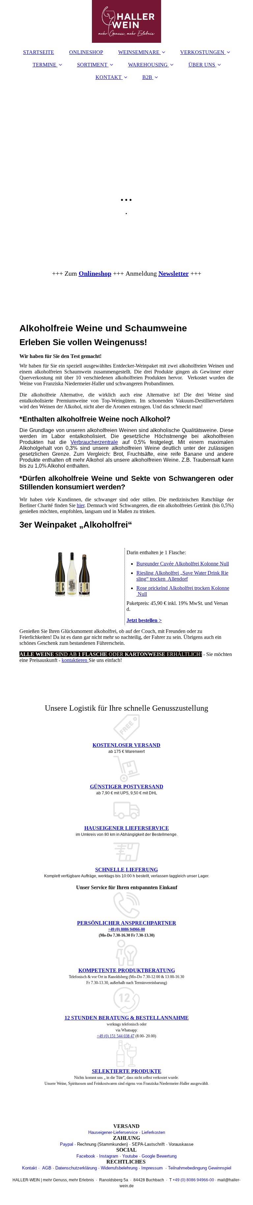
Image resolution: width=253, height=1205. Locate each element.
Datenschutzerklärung (76, 1167)
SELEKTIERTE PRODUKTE (126, 1071)
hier (80, 505)
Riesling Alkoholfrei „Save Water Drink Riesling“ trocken (182, 576)
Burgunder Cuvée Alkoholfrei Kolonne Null (182, 563)
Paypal (66, 1144)
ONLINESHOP (86, 52)
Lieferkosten (153, 1132)
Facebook (85, 1156)
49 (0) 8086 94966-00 (194, 1180)
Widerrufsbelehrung (119, 1167)
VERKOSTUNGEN (202, 52)
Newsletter (173, 273)
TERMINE (44, 65)
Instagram (108, 1156)
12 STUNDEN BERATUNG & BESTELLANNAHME (127, 1018)
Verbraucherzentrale (94, 442)
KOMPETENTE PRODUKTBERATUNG (126, 970)
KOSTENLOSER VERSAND (126, 745)
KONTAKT (109, 77)
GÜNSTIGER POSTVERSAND (126, 786)
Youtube (130, 1156)
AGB (46, 1167)
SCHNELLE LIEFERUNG (126, 869)
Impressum (152, 1167)
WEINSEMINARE (138, 52)
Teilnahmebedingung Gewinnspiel (199, 1167)
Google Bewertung (159, 1156)
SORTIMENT (92, 65)
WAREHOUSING (148, 65)
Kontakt (29, 1167)
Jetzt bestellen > (144, 620)
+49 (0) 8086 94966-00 (126, 929)
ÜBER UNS (201, 65)
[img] (126, 21)
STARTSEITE (38, 52)
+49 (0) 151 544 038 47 (115, 1036)
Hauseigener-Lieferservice (113, 1132)
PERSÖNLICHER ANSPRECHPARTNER (126, 923)
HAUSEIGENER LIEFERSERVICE (126, 828)
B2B (147, 77)
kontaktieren (75, 660)
